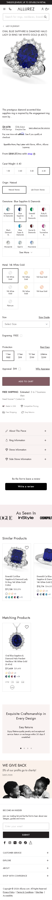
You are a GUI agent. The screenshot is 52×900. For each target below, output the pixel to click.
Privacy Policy (9, 892)
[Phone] (10, 9)
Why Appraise (43, 369)
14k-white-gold (6, 594)
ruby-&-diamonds (15, 597)
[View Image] (26, 518)
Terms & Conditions (25, 892)
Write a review (26, 486)
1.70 (12, 682)
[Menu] (4, 9)
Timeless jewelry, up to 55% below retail (26, 2)
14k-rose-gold (12, 594)
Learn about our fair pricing (39, 128)
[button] (26, 335)
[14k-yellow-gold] (9, 594)
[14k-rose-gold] (12, 594)
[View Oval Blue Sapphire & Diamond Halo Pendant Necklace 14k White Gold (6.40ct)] (16, 637)
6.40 (12, 687)
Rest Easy (45, 347)
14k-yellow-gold (9, 594)
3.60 (17, 682)
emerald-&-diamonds (12, 597)
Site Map (39, 892)
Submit (26, 834)
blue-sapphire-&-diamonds (18, 597)
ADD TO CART (26, 381)
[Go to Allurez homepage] (26, 9)
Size (4, 317)
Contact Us (20, 399)
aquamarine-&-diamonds (6, 597)
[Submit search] (45, 17)
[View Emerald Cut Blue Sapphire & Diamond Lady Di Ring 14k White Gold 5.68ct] (16, 558)
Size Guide (44, 317)
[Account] (42, 9)
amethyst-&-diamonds (38, 594)
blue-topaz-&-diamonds (9, 597)
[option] (8, 171)
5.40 (22, 682)
